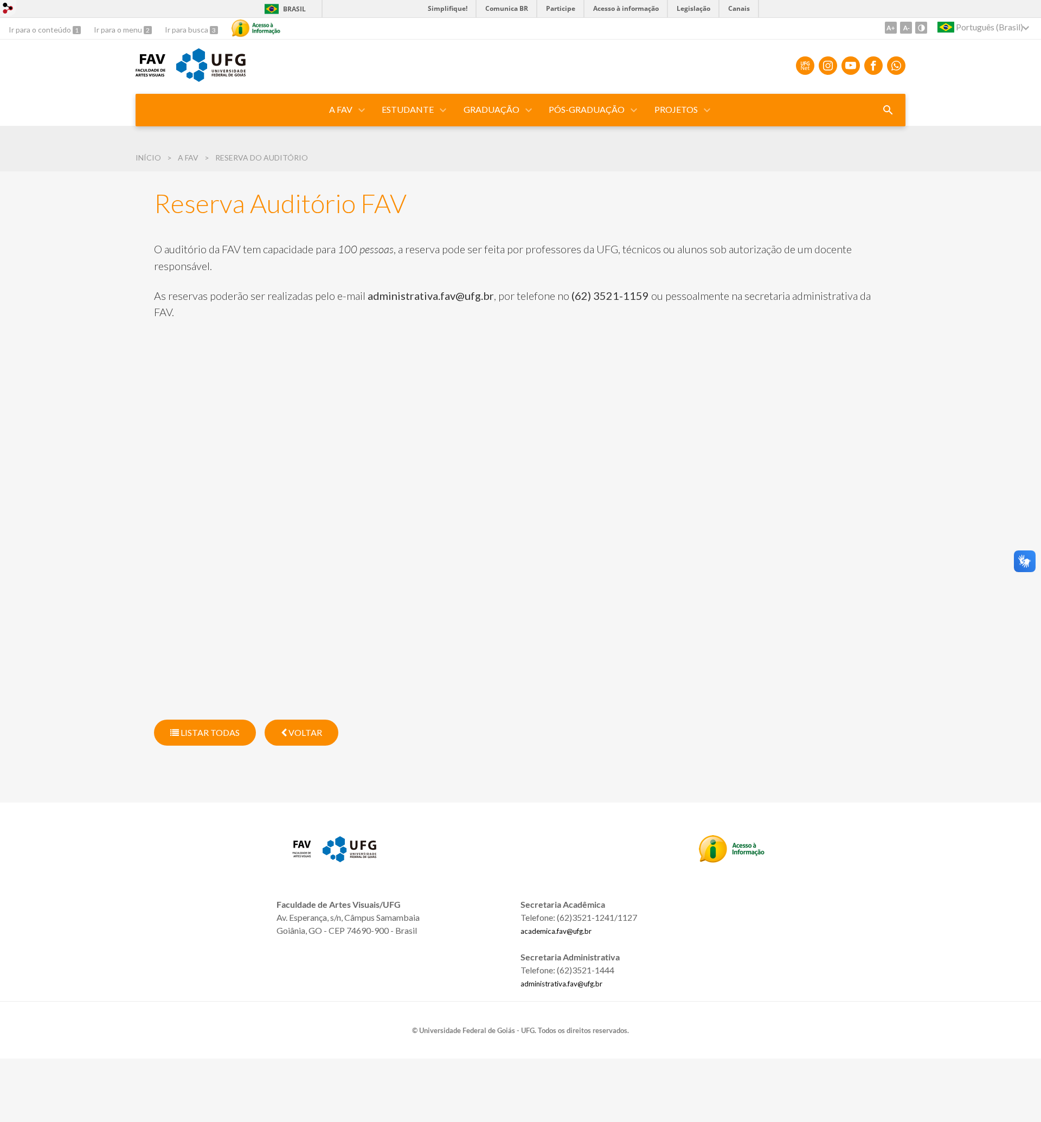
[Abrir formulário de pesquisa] (888, 110)
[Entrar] (8, 9)
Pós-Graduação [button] (587, 109)
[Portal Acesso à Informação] (731, 859)
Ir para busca (187, 29)
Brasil (283, 9)
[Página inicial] (150, 73)
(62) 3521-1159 (610, 295)
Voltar (304, 732)
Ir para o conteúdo (41, 29)
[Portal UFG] (211, 78)
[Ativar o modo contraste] (921, 28)
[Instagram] (828, 65)
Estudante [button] (408, 109)
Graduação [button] (491, 109)
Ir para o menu (119, 29)
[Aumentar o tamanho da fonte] (891, 28)
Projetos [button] (676, 109)
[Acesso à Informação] (256, 28)
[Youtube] (850, 65)
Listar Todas (209, 732)
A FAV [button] (340, 109)
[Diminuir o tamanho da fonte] (906, 28)
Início (148, 157)
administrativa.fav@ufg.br (431, 295)
